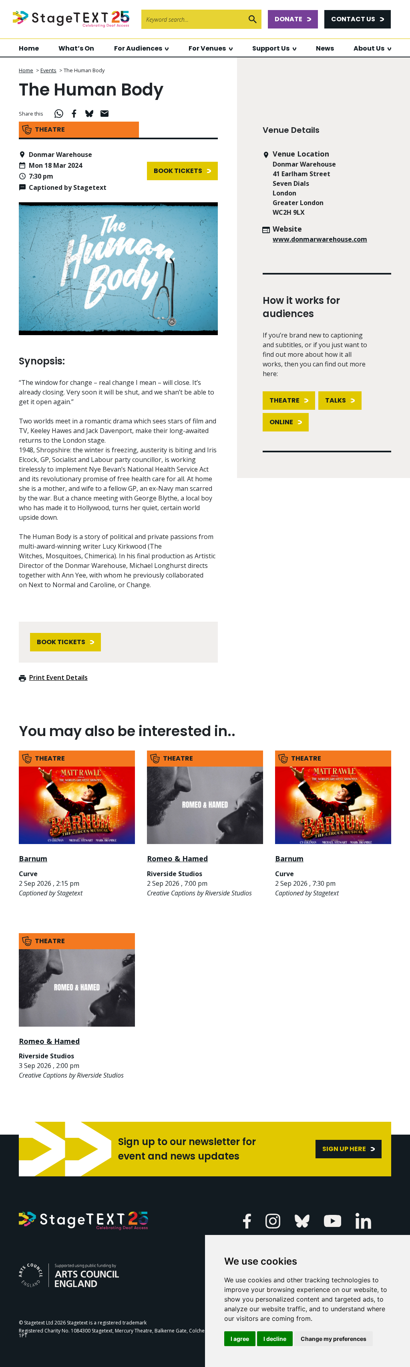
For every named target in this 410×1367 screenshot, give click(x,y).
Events (48, 70)
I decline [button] (274, 1338)
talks (335, 400)
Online (281, 422)
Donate (288, 19)
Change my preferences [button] (333, 1338)
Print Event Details (58, 677)
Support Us (270, 48)
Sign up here (344, 1148)
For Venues (207, 48)
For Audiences (138, 48)
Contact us (353, 19)
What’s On (76, 48)
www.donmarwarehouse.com (320, 239)
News (325, 48)
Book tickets (178, 170)
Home (29, 48)
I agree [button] (240, 1338)
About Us (369, 48)
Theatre (284, 400)
